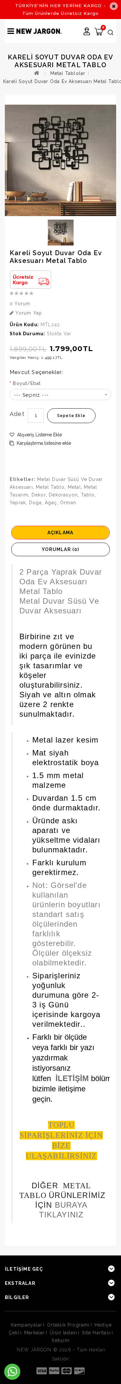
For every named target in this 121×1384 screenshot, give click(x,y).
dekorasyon (63, 494)
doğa (35, 502)
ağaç (51, 502)
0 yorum (20, 303)
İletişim (60, 1340)
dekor (39, 494)
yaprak (18, 502)
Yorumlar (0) (60, 549)
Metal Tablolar (68, 73)
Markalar (34, 1332)
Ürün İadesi (63, 1332)
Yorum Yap (28, 313)
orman (68, 502)
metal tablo (50, 487)
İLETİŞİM (72, 1078)
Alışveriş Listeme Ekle (39, 434)
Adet (17, 414)
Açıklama (60, 532)
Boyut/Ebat (27, 383)
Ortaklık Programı (68, 1324)
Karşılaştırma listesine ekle (43, 443)
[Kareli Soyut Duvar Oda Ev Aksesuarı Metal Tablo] (60, 160)
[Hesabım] (87, 32)
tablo (88, 494)
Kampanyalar (26, 1324)
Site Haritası (96, 1332)
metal (74, 487)
